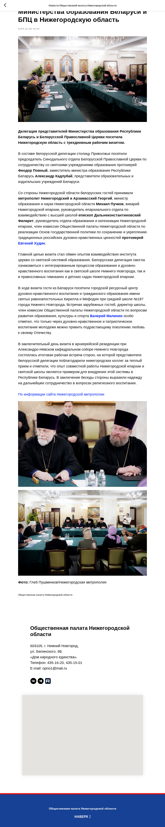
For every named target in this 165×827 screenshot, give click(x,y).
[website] (48, 681)
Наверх (81, 816)
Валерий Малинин (106, 316)
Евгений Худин (31, 243)
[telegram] (41, 681)
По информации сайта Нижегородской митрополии (61, 394)
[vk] (33, 681)
